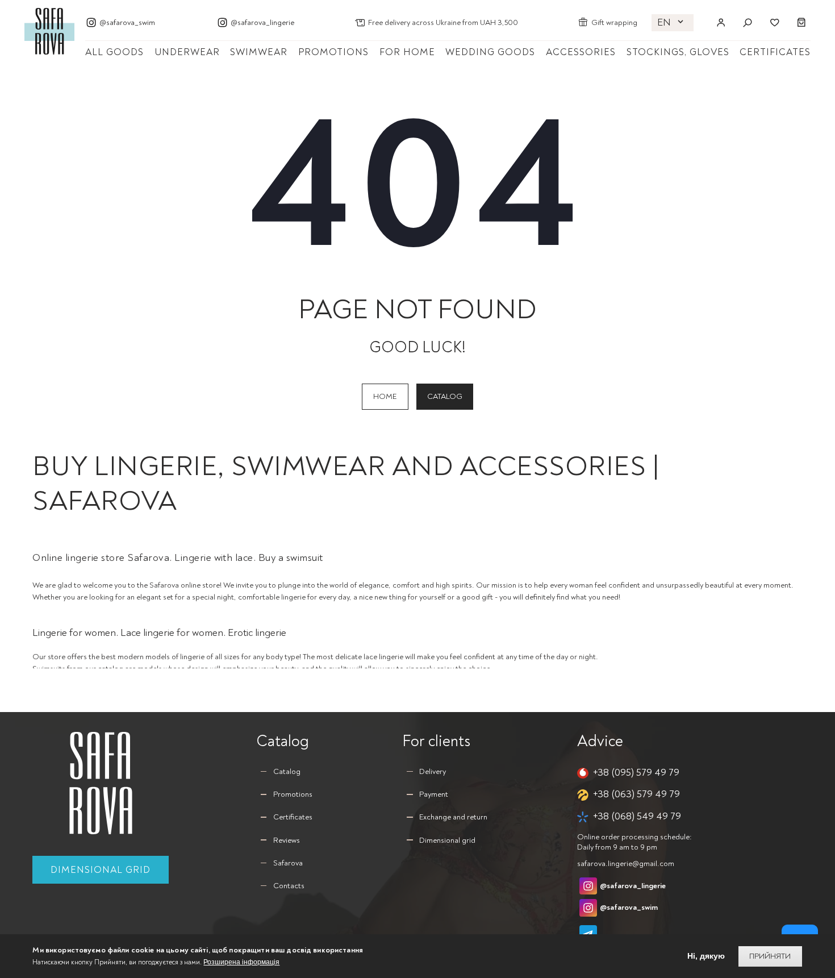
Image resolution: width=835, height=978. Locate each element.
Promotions (333, 52)
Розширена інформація (241, 962)
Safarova (288, 863)
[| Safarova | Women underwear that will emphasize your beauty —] (49, 30)
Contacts (288, 885)
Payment (433, 794)
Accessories (581, 52)
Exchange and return (453, 817)
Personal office (721, 23)
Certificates (775, 52)
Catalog (444, 396)
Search (747, 23)
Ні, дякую (706, 956)
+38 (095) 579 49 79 (636, 772)
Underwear (187, 52)
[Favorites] (774, 23)
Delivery (432, 771)
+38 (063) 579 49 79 (636, 794)
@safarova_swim (127, 22)
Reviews (286, 840)
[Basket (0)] (801, 23)
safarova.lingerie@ (625, 863)
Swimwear (258, 52)
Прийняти (770, 956)
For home (407, 52)
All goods (114, 52)
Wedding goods (490, 52)
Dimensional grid (101, 870)
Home (384, 396)
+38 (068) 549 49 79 (637, 816)
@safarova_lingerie (262, 22)
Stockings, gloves (678, 52)
